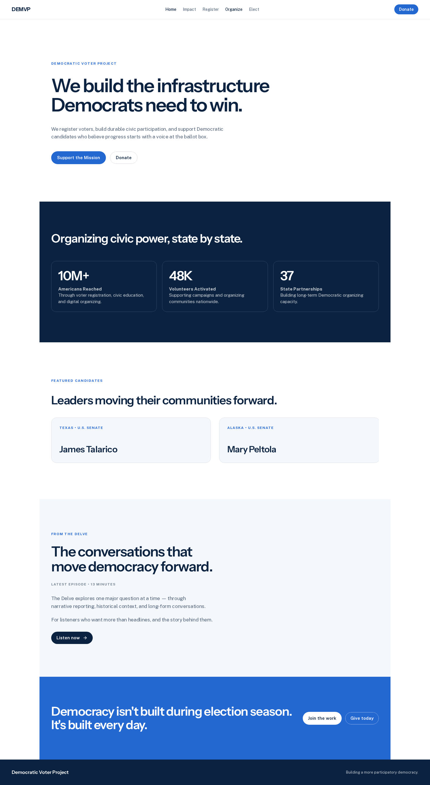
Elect (254, 9)
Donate (406, 9)
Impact (189, 9)
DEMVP (21, 9)
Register (210, 9)
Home (170, 9)
